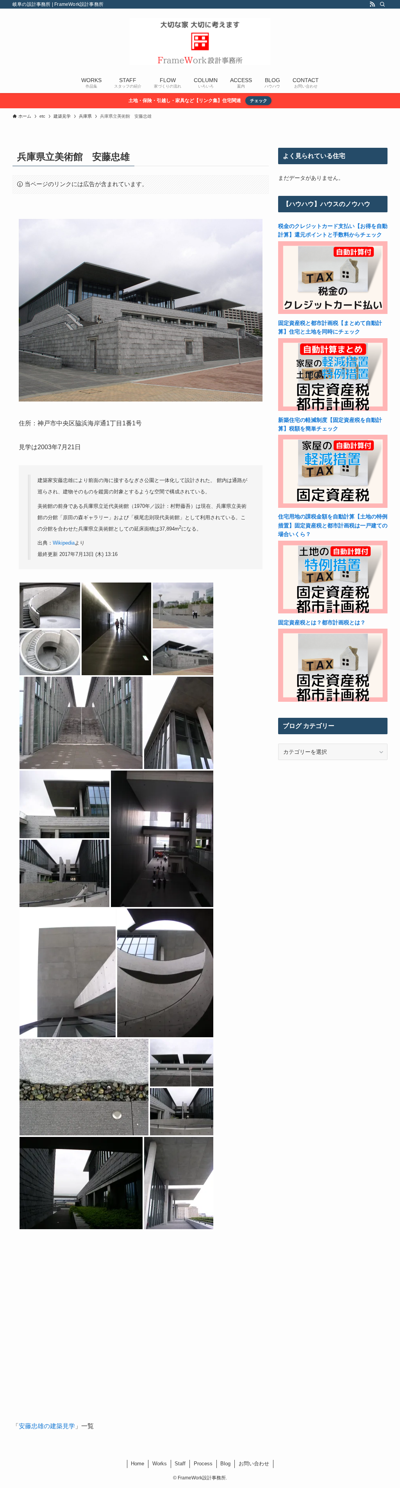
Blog (225, 1463)
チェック (258, 100)
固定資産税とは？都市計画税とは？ (322, 622)
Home (137, 1463)
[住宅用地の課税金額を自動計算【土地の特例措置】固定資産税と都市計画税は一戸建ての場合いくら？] (333, 611)
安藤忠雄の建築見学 (47, 1426)
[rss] (372, 4)
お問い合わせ (254, 1463)
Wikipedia (64, 543)
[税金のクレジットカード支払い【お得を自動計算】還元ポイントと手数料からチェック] (333, 312)
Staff (180, 1463)
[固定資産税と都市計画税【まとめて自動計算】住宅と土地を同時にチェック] (333, 409)
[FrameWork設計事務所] (200, 41)
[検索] (382, 4)
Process (203, 1463)
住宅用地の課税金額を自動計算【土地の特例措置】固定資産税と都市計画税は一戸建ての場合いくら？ (333, 525)
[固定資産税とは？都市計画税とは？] (333, 700)
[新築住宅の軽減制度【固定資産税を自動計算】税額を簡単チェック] (333, 506)
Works (159, 1463)
